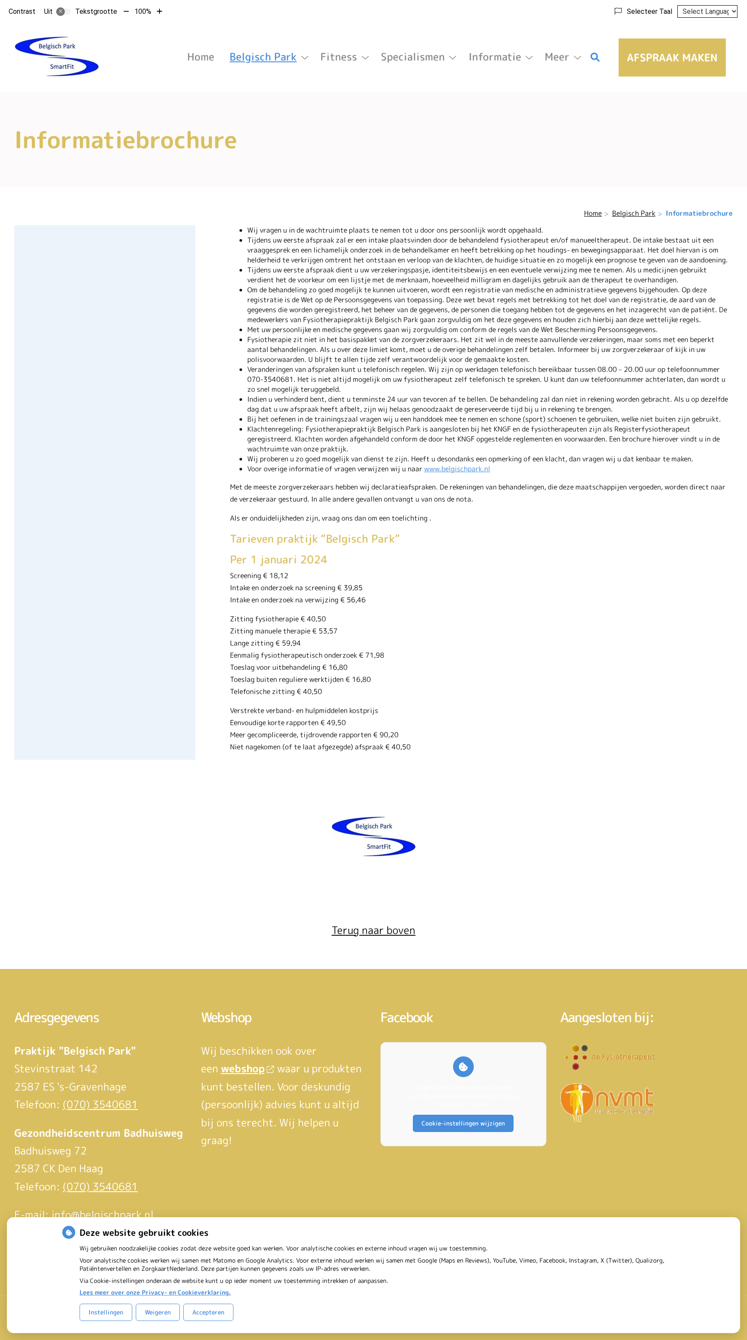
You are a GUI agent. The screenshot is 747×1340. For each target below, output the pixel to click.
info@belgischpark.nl (102, 1214)
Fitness (338, 56)
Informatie (495, 56)
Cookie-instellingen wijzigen (463, 1123)
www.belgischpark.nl (457, 468)
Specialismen (413, 56)
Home (200, 56)
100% (142, 11)
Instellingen (106, 1312)
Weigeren (158, 1312)
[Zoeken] (595, 57)
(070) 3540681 (100, 1104)
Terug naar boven (373, 930)
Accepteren (208, 1312)
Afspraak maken (672, 57)
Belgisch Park (263, 56)
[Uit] (63, 12)
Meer (557, 56)
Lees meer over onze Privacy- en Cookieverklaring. (155, 1292)
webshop (243, 1068)
